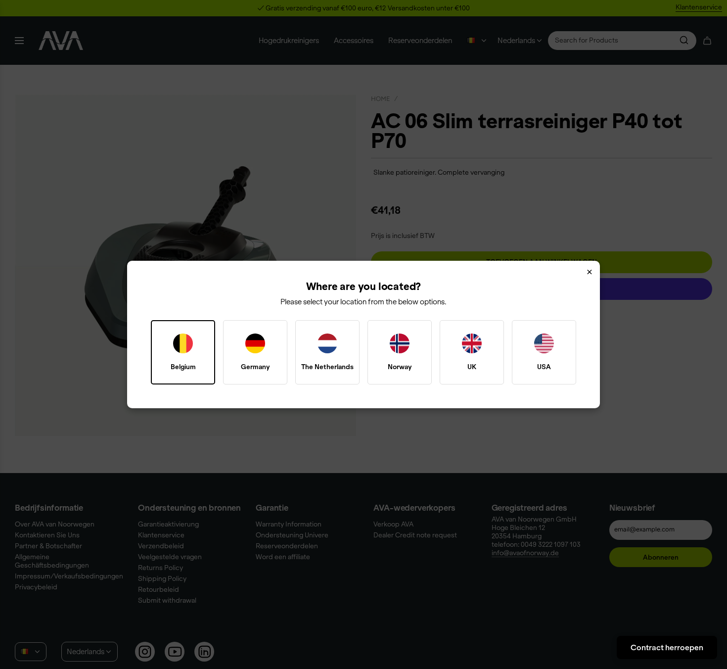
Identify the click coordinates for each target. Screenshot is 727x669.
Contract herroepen (667, 647)
